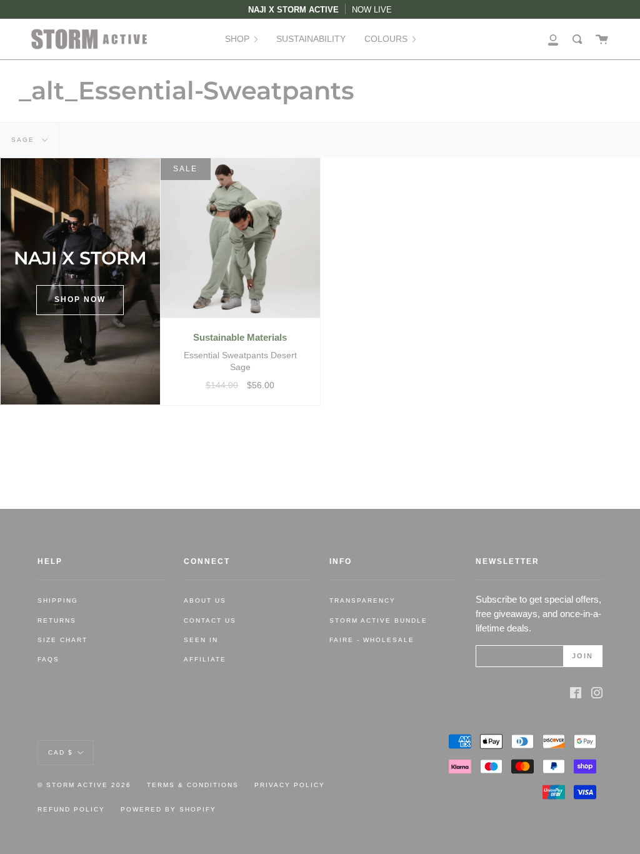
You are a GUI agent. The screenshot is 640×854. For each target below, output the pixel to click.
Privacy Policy (289, 784)
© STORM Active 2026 (84, 784)
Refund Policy (71, 809)
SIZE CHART (63, 639)
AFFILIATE (205, 659)
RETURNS (57, 620)
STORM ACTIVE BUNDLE (378, 620)
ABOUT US (205, 600)
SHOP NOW (80, 299)
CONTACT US (210, 620)
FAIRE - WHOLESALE (371, 639)
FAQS (48, 659)
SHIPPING (58, 600)
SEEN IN (201, 639)
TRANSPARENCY (362, 600)
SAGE (24, 139)
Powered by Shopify (168, 809)
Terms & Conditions (193, 784)
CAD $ (60, 751)
